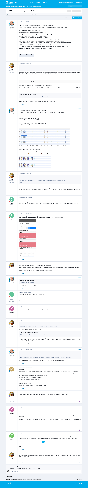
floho (12, 219)
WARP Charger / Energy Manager (30, 14)
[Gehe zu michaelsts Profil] (7, 14)
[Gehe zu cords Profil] (11, 199)
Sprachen (7, 486)
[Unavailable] (44, 129)
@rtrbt (43, 441)
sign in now (29, 468)
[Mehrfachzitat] (19, 60)
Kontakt (24, 486)
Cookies (28, 486)
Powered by (77, 486)
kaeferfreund (11, 312)
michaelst (11, 14)
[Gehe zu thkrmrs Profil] (11, 435)
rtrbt (12, 69)
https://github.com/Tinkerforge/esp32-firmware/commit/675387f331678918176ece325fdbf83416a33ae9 (38, 395)
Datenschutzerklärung (18, 486)
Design (12, 486)
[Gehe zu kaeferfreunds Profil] (11, 308)
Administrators (12, 70)
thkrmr (11, 439)
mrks (12, 372)
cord (12, 203)
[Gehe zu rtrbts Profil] (11, 65)
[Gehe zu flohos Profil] (11, 215)
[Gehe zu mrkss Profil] (11, 369)
